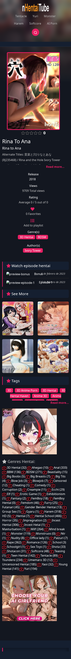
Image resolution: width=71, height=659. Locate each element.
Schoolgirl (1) (16, 547)
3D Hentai (26, 237)
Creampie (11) (36, 490)
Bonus (38, 274)
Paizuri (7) (60, 538)
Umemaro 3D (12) (40, 560)
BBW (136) (13, 472)
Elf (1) (10, 494)
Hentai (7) (22, 516)
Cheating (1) (21, 485)
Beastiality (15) (57, 472)
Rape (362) (14, 542)
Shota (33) (58, 547)
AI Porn (52, 23)
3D (9, 390)
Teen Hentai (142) (23, 555)
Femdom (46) (30, 503)
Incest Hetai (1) (34, 525)
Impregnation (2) (34, 520)
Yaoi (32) (47, 564)
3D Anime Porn (27, 390)
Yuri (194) (30, 569)
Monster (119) (20, 533)
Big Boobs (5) (16, 476)
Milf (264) (37, 529)
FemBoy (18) (40, 498)
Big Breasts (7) (40, 476)
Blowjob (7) (40, 481)
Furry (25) (51, 503)
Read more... (55, 167)
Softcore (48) (40, 551)
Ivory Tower (33, 250)
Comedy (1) (42, 485)
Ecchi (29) (58, 490)
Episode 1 (45, 282)
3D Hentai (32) (16, 468)
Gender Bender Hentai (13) (43, 507)
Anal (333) (60, 468)
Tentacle (21, 16)
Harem (18, 23)
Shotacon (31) (16, 551)
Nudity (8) (17, 538)
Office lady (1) (39, 538)
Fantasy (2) (18, 498)
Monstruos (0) (45, 533)
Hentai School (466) (48, 516)
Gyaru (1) (32, 512)
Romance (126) (37, 542)
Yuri (35, 16)
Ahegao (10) (40, 468)
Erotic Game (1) (30, 494)
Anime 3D (40, 396)
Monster (50, 16)
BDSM (42, 237)
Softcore (35, 23)
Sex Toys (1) (38, 547)
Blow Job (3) (19, 481)
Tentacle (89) (49, 555)
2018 (32, 179)
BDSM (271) (34, 472)
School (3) (59, 542)
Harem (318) (53, 512)
